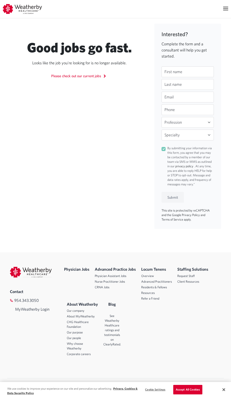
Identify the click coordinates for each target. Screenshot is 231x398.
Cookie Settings (155, 389)
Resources (148, 293)
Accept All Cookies (188, 389)
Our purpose (75, 332)
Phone (169, 109)
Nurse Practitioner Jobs (110, 281)
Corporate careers (79, 354)
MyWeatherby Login (28, 309)
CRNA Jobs (102, 287)
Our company (75, 310)
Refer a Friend (150, 298)
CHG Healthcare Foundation (78, 324)
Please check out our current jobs (76, 76)
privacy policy (184, 166)
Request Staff (186, 276)
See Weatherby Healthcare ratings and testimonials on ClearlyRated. (112, 330)
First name (173, 71)
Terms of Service (173, 219)
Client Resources (188, 281)
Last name (173, 84)
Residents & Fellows (154, 287)
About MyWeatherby (81, 316)
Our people (74, 338)
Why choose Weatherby (75, 346)
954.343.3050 (26, 300)
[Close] (224, 390)
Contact (16, 291)
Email (169, 97)
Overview (147, 276)
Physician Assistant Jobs (110, 276)
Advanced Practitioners (156, 281)
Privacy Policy (191, 215)
